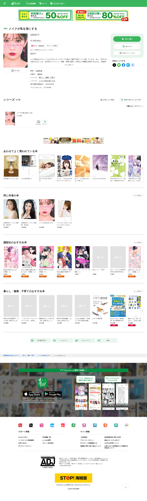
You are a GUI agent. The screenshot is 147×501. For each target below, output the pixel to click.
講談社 (39, 74)
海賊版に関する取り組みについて (90, 446)
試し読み (17, 70)
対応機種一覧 (46, 437)
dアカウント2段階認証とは (88, 443)
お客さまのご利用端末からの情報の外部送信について (116, 447)
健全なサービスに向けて (112, 440)
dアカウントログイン (25, 446)
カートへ (129, 46)
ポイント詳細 (52, 46)
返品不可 (33, 53)
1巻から (129, 106)
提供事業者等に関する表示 (113, 437)
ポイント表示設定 (48, 443)
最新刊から (139, 106)
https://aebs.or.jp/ (65, 465)
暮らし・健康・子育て (47, 77)
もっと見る (137, 195)
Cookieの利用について (112, 443)
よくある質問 (46, 440)
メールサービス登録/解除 (26, 440)
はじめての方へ (23, 437)
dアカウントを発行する (65, 485)
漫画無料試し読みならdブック (11, 355)
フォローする (38, 35)
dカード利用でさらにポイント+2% (41, 50)
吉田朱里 (33, 35)
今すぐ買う (129, 39)
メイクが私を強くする (24, 113)
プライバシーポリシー (87, 440)
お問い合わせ (22, 443)
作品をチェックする (128, 53)
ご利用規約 (83, 437)
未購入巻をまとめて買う (133, 100)
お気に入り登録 (108, 100)
